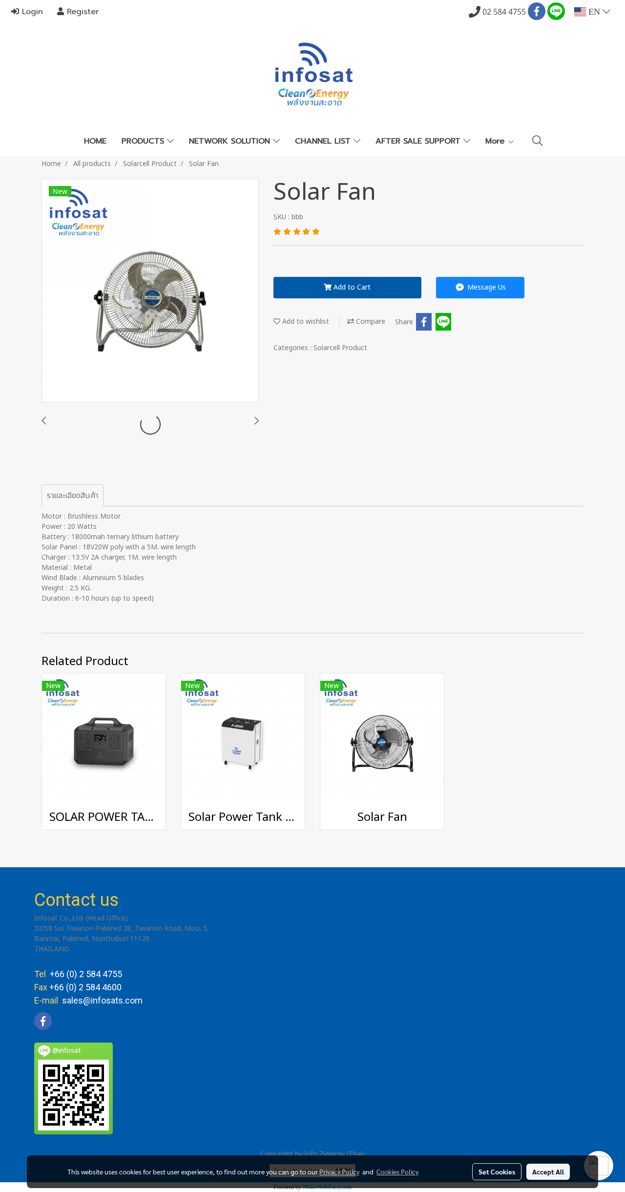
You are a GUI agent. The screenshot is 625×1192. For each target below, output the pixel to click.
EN (594, 12)
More (496, 141)
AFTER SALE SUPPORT (419, 141)
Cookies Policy (397, 1171)
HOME (95, 141)
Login (31, 12)
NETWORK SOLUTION (231, 141)
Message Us (485, 287)
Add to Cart (351, 287)
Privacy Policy (339, 1171)
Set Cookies (497, 1171)
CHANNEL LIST (324, 141)
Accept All (548, 1171)
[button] (537, 140)
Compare (369, 321)
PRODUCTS (144, 141)
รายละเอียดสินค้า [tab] (72, 496)
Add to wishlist (304, 321)
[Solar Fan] (150, 291)
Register (81, 12)
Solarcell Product (340, 348)
